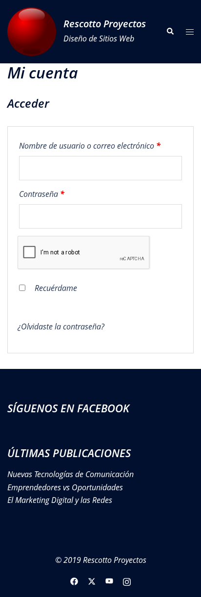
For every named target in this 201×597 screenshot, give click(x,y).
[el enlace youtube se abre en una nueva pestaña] (109, 580)
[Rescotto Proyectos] (31, 31)
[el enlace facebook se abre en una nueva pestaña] (74, 580)
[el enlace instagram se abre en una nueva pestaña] (127, 580)
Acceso (41, 307)
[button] (170, 32)
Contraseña (60, 193)
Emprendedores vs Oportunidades (65, 487)
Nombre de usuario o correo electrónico (100, 145)
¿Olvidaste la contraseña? (61, 326)
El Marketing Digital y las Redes (59, 500)
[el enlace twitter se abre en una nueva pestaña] (92, 580)
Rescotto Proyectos (104, 23)
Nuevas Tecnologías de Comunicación (70, 474)
